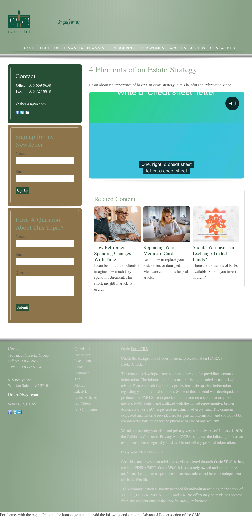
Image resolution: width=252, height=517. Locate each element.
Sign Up (22, 191)
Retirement (82, 354)
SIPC (152, 467)
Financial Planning (86, 47)
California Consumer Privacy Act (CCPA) (159, 436)
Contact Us (222, 47)
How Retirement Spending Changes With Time (112, 253)
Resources (124, 47)
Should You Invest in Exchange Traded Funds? (213, 253)
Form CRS (139, 348)
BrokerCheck (131, 364)
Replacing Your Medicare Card (158, 250)
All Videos (82, 403)
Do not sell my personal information (207, 442)
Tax (77, 378)
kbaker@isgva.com (31, 103)
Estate (79, 366)
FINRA (141, 467)
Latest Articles (85, 397)
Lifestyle (81, 391)
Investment (82, 360)
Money (79, 385)
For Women (153, 47)
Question (23, 272)
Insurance (81, 372)
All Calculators (86, 409)
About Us (49, 47)
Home (28, 47)
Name (20, 153)
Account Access (187, 47)
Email (20, 171)
